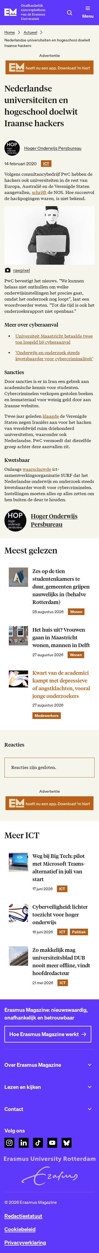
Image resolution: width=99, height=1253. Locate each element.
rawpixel (21, 270)
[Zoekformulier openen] (69, 12)
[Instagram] (9, 1143)
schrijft (39, 192)
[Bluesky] (67, 1143)
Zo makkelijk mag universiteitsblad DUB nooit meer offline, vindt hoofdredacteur (61, 961)
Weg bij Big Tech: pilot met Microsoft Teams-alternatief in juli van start (58, 867)
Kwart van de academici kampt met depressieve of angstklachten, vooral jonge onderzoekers (61, 684)
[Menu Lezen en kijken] (90, 1087)
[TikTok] (38, 1143)
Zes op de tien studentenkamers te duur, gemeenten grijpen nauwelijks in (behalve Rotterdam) (61, 586)
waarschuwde (37, 469)
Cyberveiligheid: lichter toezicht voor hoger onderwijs (60, 915)
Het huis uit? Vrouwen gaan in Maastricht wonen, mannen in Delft (61, 637)
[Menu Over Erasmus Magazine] (90, 1064)
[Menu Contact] (90, 1109)
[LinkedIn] (24, 1143)
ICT (46, 164)
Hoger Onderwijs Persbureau (52, 148)
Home (9, 32)
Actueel (30, 32)
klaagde (51, 416)
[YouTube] (52, 1143)
